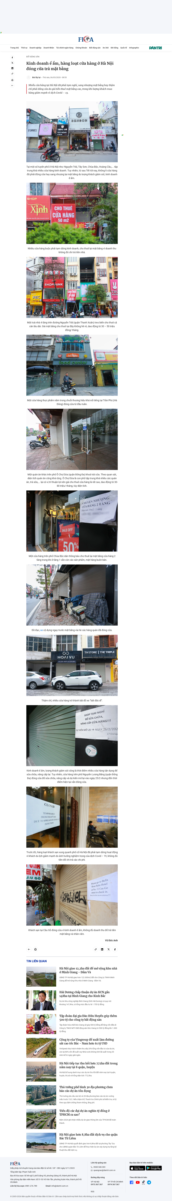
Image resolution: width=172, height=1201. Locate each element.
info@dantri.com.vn (59, 1186)
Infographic (134, 48)
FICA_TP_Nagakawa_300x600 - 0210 (141, 57)
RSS (92, 1191)
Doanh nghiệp (35, 48)
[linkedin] (12, 68)
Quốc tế (123, 48)
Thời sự (24, 48)
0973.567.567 (97, 1184)
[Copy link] (12, 73)
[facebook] (12, 57)
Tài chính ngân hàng (64, 48)
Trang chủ (14, 48)
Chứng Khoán (81, 48)
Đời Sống (114, 48)
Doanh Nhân (49, 48)
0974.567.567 (113, 1184)
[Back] (12, 85)
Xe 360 (106, 48)
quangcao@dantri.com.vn (104, 1170)
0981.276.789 (31, 1186)
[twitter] (12, 63)
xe (41, 630)
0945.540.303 (99, 1167)
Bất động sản (95, 48)
